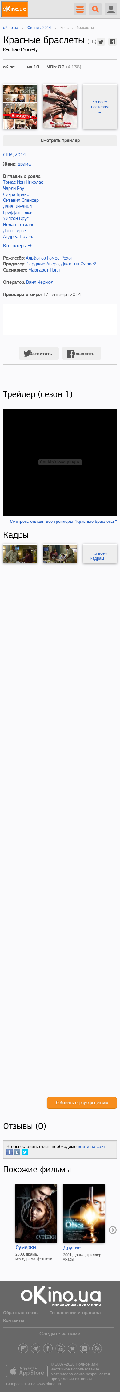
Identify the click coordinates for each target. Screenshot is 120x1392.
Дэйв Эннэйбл (17, 206)
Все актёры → (17, 246)
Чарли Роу (13, 188)
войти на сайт (91, 1146)
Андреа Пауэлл (18, 236)
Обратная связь (20, 1313)
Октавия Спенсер (21, 200)
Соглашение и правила (75, 1313)
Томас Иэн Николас (23, 182)
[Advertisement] (60, 830)
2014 (20, 155)
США (8, 155)
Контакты (13, 1320)
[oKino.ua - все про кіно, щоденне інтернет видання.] (15, 9)
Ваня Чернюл (39, 282)
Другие (72, 1248)
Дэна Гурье (14, 231)
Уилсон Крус (16, 218)
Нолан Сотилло (18, 224)
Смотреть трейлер (60, 140)
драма (24, 164)
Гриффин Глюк (17, 212)
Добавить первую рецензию (82, 1103)
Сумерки (25, 1248)
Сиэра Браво (16, 194)
